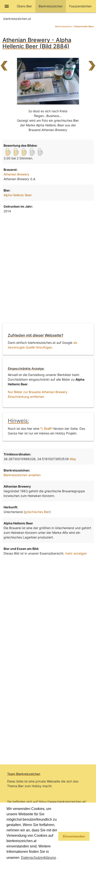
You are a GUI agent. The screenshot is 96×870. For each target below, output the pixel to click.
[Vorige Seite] (4, 64)
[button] (7, 864)
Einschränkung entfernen (26, 396)
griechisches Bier (37, 512)
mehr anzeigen (76, 553)
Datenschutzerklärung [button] (38, 858)
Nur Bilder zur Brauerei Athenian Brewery (37, 392)
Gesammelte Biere (84, 26)
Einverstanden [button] (74, 836)
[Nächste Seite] (92, 64)
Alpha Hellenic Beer (18, 195)
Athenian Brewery (16, 174)
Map (73, 459)
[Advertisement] (48, 269)
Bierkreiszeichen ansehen (22, 475)
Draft (47, 428)
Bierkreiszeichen (63, 26)
